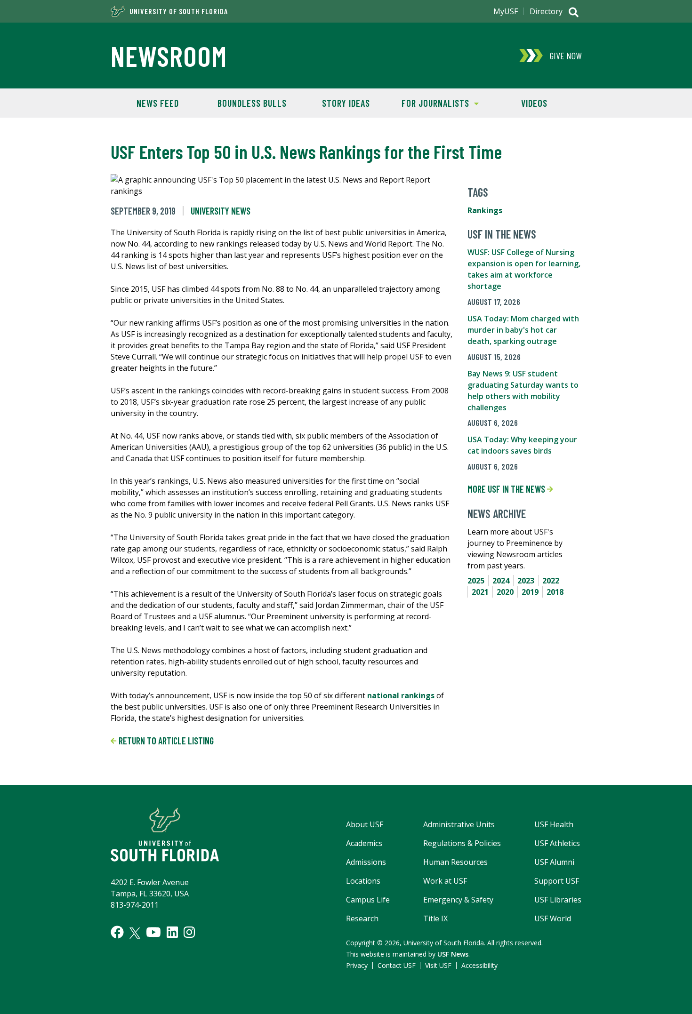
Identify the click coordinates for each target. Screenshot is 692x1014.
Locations (363, 881)
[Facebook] (117, 932)
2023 (525, 580)
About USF (364, 824)
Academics (364, 843)
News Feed (158, 103)
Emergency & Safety (458, 899)
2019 (530, 592)
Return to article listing (165, 740)
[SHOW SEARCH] (573, 13)
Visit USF (438, 965)
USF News (452, 954)
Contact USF (397, 965)
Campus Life (368, 899)
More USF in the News (507, 489)
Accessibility (479, 965)
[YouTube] (153, 932)
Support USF (556, 881)
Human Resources (455, 862)
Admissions (366, 862)
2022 (550, 580)
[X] (134, 933)
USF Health (553, 824)
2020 (505, 592)
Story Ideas (346, 103)
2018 (555, 592)
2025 (475, 580)
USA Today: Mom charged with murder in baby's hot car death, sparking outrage (523, 329)
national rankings (401, 695)
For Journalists (431, 103)
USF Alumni (554, 862)
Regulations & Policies (462, 843)
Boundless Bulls (252, 103)
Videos (534, 103)
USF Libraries (557, 899)
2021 (480, 592)
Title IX (435, 918)
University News (220, 210)
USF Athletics (557, 843)
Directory (546, 11)
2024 (500, 580)
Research (362, 918)
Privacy (357, 965)
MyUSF (505, 11)
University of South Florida (178, 11)
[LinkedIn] (172, 932)
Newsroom (169, 55)
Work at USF (445, 881)
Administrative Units (459, 824)
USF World (552, 918)
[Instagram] (189, 932)
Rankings (484, 210)
